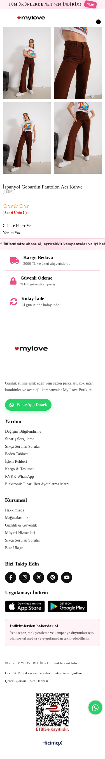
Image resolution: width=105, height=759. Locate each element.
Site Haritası (39, 681)
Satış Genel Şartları (67, 673)
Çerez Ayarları (15, 681)
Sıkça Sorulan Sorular (22, 446)
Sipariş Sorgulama (19, 439)
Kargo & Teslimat (19, 469)
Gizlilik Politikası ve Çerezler (27, 673)
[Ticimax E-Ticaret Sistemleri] (52, 743)
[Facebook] (10, 577)
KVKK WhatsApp (19, 476)
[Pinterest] (52, 577)
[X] (38, 577)
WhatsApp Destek (32, 405)
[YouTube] (66, 577)
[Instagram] (24, 577)
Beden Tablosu (16, 454)
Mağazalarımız (16, 518)
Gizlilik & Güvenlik (21, 525)
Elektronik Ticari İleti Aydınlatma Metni (37, 484)
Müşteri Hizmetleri (20, 533)
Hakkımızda (14, 510)
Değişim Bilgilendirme (23, 431)
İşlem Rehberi (16, 461)
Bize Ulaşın (14, 548)
